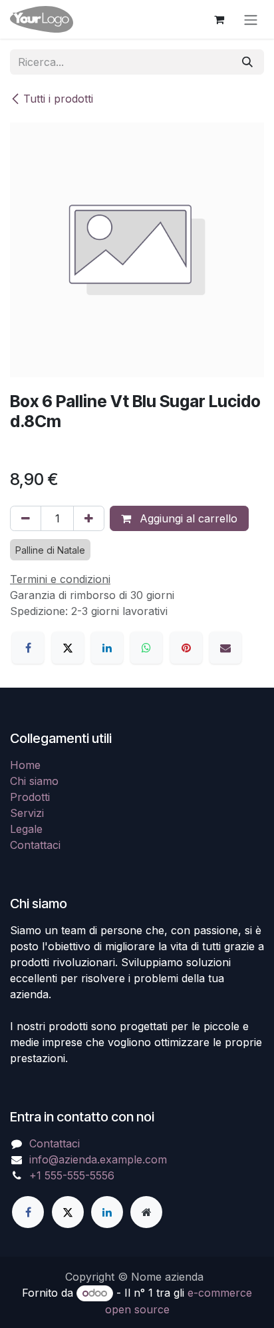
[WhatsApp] (146, 648)
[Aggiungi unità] (88, 518)
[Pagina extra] (146, 1212)
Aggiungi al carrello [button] (186, 518)
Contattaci (35, 845)
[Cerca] (247, 62)
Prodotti (30, 797)
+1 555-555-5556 (71, 1175)
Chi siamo (34, 781)
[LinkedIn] (107, 648)
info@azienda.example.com (98, 1159)
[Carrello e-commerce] (219, 19)
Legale (26, 829)
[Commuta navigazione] (250, 19)
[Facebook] (28, 648)
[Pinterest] (186, 648)
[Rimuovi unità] (25, 518)
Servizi (27, 813)
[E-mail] (225, 648)
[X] (68, 648)
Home (25, 765)
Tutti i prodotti (58, 98)
